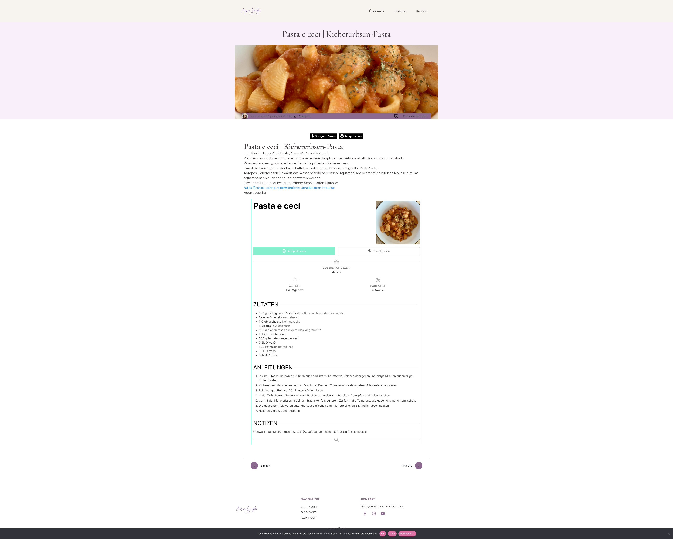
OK (383, 533)
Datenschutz (407, 533)
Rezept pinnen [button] (381, 251)
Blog (292, 116)
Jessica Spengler (269, 116)
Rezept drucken (353, 136)
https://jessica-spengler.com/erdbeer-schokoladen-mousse (289, 187)
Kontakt (308, 517)
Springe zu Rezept (325, 136)
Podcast (308, 512)
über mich (310, 507)
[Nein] (668, 533)
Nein (392, 533)
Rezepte (304, 116)
